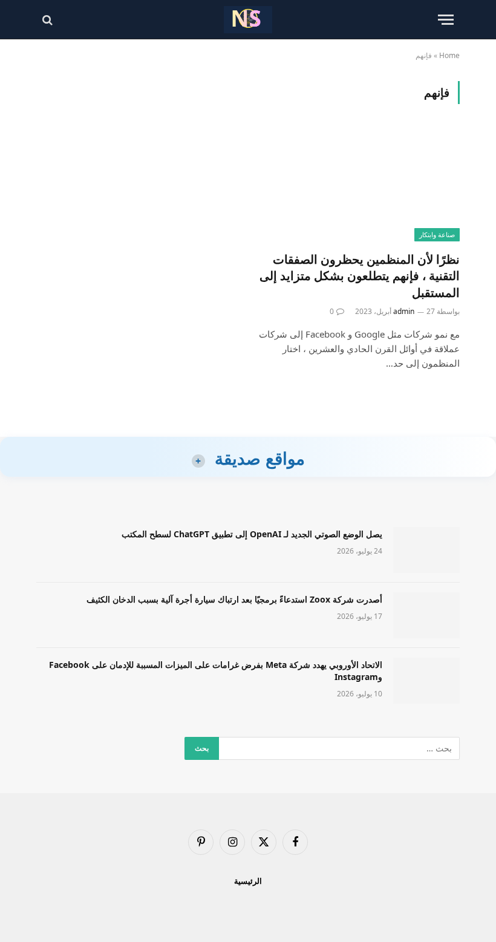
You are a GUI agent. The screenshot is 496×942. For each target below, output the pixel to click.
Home (449, 55)
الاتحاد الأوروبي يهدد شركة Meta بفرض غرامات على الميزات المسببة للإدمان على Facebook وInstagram (215, 670)
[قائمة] (446, 19)
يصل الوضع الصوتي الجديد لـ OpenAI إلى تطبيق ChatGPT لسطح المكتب (252, 534)
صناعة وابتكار (437, 234)
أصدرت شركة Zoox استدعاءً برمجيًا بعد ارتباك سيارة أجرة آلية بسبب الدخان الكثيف (234, 599)
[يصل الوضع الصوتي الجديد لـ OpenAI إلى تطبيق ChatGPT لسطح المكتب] (426, 550)
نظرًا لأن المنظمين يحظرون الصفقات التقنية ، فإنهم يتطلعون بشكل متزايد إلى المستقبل (359, 275)
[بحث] (48, 19)
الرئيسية (248, 880)
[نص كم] (248, 19)
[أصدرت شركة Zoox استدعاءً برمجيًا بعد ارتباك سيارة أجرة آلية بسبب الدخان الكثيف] (426, 615)
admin (403, 311)
